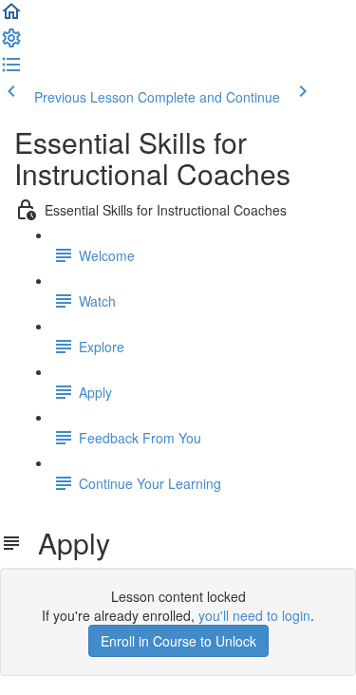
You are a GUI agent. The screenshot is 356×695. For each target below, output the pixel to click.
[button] (11, 17)
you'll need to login (254, 615)
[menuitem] (11, 43)
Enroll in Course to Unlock (178, 640)
